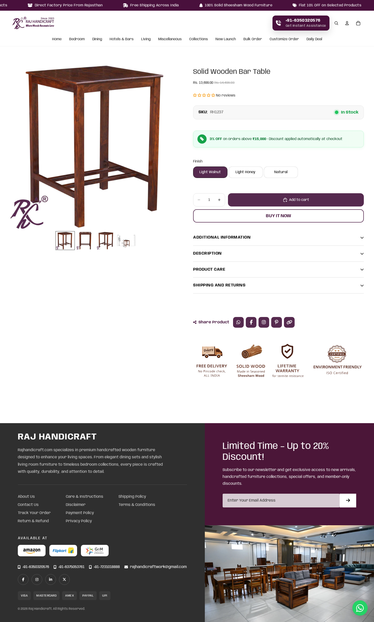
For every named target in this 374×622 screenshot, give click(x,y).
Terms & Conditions (137, 505)
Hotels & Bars (122, 39)
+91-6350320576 (36, 567)
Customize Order (284, 39)
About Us (26, 497)
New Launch (225, 39)
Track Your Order (34, 513)
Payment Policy (80, 513)
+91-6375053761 (71, 567)
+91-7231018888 (107, 567)
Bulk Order (252, 39)
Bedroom (77, 39)
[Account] (347, 23)
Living (146, 39)
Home (57, 39)
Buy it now (278, 216)
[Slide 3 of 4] (106, 241)
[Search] (336, 23)
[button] (204, 95)
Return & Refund (33, 521)
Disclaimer (75, 505)
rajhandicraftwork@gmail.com (158, 567)
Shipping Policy (132, 497)
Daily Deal (314, 39)
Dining (97, 39)
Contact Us (28, 505)
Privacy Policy (79, 521)
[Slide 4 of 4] (126, 241)
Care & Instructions (84, 497)
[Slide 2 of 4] (85, 241)
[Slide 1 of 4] (65, 241)
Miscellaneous (170, 39)
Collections (198, 39)
